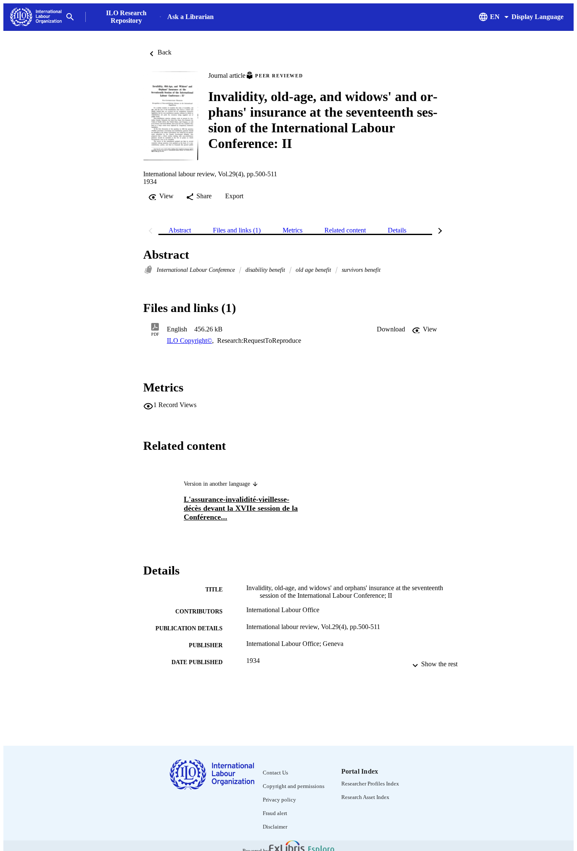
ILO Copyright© (189, 340)
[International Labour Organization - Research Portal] (36, 17)
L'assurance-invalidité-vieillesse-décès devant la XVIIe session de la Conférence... (241, 508)
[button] (390, 329)
